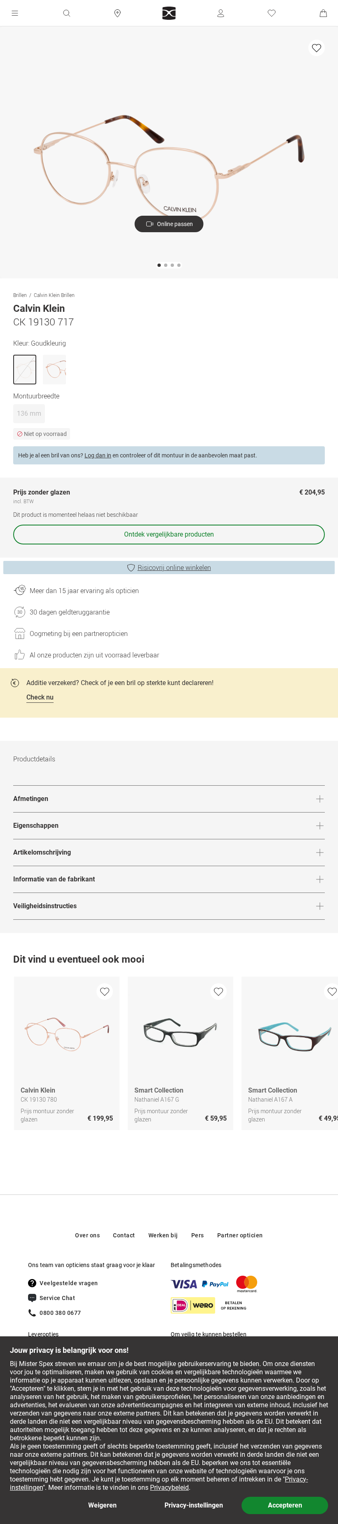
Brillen (20, 295)
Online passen (175, 224)
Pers (197, 1235)
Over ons (87, 1235)
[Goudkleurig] (24, 369)
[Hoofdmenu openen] (15, 13)
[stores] (117, 13)
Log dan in (97, 455)
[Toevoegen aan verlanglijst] (316, 48)
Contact (124, 1235)
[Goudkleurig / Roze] (54, 369)
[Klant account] (220, 13)
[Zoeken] (66, 13)
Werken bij (163, 1235)
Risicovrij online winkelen (174, 567)
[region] (169, 1055)
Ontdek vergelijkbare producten (169, 534)
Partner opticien (240, 1235)
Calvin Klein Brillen (54, 295)
